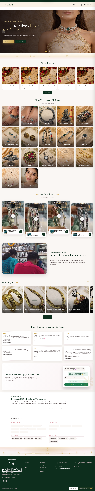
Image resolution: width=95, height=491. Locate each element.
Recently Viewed (77, 4)
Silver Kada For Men (77, 425)
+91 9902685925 (62, 464)
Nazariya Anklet (28, 425)
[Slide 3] (49, 51)
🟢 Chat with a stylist (76, 384)
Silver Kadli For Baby (28, 438)
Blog (26, 469)
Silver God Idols (53, 438)
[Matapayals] (8, 4)
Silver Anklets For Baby (17, 438)
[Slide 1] (46, 51)
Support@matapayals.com (65, 468)
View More (47, 92)
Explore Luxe (20, 41)
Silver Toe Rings (37, 425)
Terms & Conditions (44, 467)
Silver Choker (24, 428)
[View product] (20, 231)
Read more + (14, 411)
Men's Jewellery (53, 428)
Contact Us (42, 474)
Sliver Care (27, 465)
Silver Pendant (24, 431)
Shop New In (8, 41)
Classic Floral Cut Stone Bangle (12, 231)
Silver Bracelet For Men (65, 425)
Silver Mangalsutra (41, 428)
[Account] (81, 5)
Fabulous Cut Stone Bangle (35, 233)
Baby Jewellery (38, 438)
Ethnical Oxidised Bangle (81, 233)
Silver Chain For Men (54, 425)
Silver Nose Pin (15, 431)
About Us (27, 462)
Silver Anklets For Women (17, 425)
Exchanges (42, 465)
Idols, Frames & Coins (63, 438)
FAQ (26, 467)
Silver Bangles (32, 428)
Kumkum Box (73, 438)
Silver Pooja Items (53, 441)
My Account (42, 462)
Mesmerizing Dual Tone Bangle (59, 231)
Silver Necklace (15, 428)
